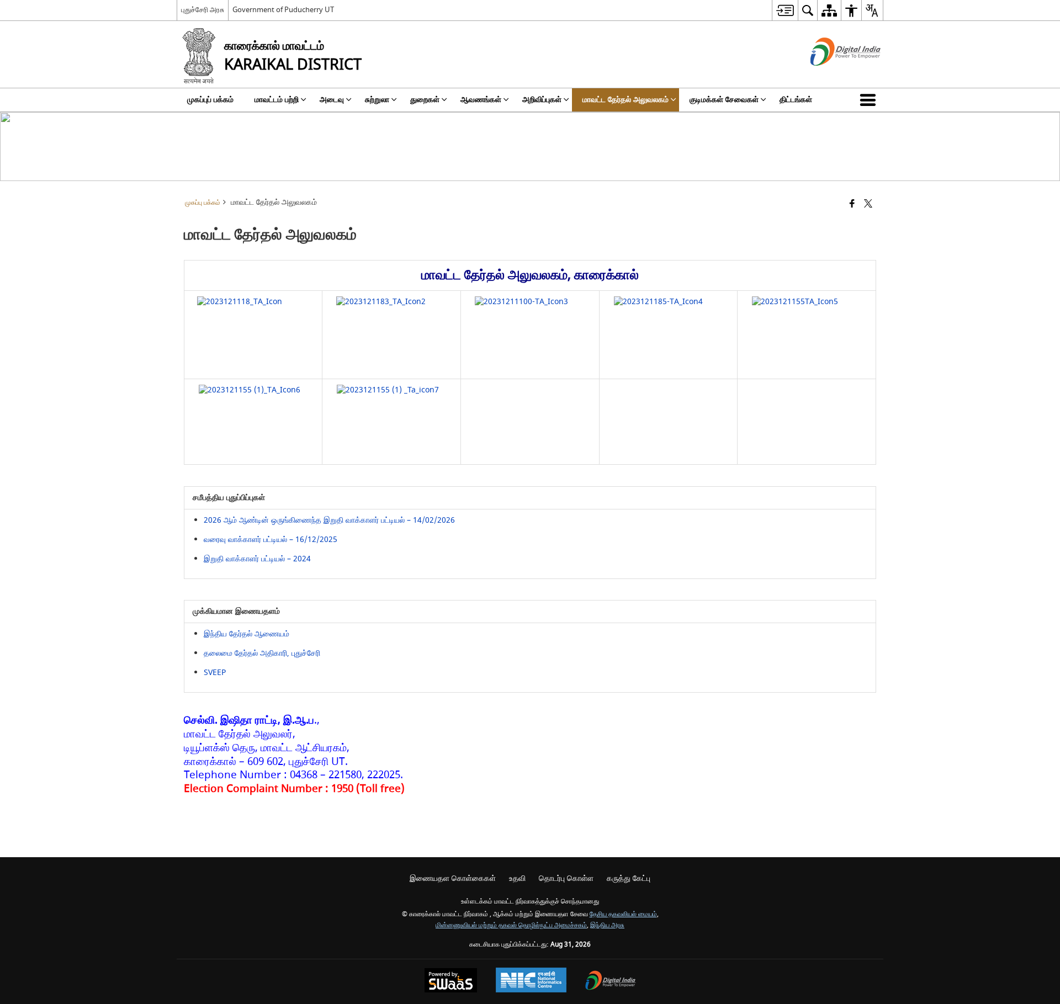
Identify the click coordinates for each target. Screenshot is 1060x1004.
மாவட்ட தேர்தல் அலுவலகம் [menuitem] (625, 99)
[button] (870, 99)
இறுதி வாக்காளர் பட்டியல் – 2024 (257, 559)
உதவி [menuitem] (517, 878)
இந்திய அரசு (607, 925)
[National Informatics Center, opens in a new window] (531, 981)
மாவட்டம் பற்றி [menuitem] (277, 99)
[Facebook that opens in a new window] (852, 204)
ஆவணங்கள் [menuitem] (480, 99)
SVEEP (215, 672)
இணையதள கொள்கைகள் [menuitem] (453, 878)
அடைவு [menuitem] (332, 99)
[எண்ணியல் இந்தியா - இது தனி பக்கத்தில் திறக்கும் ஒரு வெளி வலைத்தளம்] (831, 75)
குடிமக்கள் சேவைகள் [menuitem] (724, 99)
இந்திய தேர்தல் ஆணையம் (246, 634)
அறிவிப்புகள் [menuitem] (541, 99)
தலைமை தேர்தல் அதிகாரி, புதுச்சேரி (262, 653)
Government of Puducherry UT (283, 9)
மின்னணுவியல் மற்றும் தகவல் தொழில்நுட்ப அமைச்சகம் (511, 925)
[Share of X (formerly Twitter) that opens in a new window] (868, 204)
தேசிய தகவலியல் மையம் (623, 914)
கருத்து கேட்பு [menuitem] (628, 878)
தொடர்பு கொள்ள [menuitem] (566, 878)
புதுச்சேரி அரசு (202, 9)
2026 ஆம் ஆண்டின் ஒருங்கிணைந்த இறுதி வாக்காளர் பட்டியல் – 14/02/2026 (329, 520)
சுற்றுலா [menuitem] (377, 99)
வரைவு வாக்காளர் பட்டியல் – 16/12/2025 (270, 539)
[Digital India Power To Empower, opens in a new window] (610, 981)
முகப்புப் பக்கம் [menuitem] (210, 99)
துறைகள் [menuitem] (424, 99)
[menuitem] (785, 10)
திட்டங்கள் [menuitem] (796, 99)
